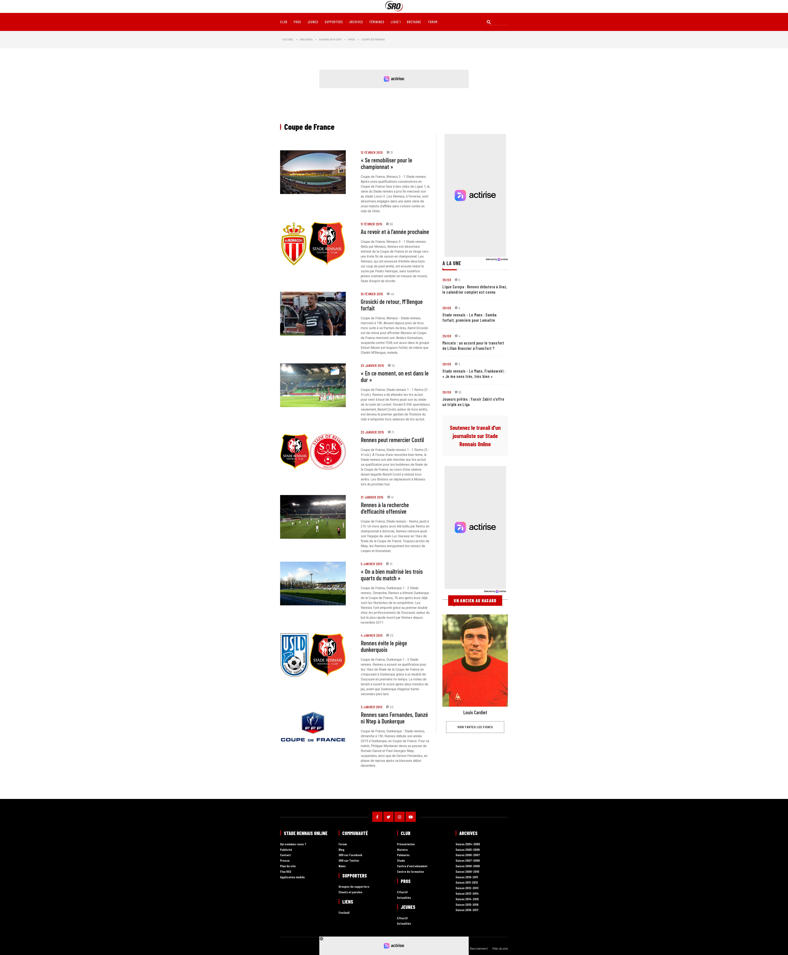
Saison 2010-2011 (467, 877)
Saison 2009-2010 (467, 871)
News (342, 866)
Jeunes (312, 22)
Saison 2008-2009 (468, 866)
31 (391, 152)
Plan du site (288, 866)
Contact (285, 855)
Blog (341, 849)
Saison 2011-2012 (467, 882)
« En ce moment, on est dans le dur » (395, 376)
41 (392, 497)
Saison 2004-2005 (468, 844)
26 (393, 365)
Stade (401, 860)
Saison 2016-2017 (467, 910)
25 (391, 635)
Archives (356, 22)
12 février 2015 (372, 152)
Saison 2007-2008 (468, 860)
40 (392, 294)
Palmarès (403, 855)
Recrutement (479, 948)
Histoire (402, 849)
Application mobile (292, 877)
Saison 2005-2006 (468, 849)
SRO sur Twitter (349, 860)
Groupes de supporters (354, 886)
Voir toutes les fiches (475, 727)
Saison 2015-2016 (467, 904)
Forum (343, 844)
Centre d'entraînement (412, 866)
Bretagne (414, 22)
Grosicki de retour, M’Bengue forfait (392, 305)
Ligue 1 (396, 22)
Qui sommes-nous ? (293, 844)
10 (460, 392)
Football (344, 912)
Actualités (404, 897)
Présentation (406, 844)
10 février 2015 (372, 294)
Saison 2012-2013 (467, 888)
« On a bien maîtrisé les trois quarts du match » (392, 575)
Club (283, 22)
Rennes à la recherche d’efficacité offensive (385, 508)
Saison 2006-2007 (468, 855)
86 (391, 224)
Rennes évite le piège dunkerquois (384, 646)
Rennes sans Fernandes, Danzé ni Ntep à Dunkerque (394, 718)
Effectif (402, 892)
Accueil (287, 39)
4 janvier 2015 (372, 635)
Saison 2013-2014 (467, 893)
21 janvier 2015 (372, 497)
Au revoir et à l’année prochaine (395, 231)
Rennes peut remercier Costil (392, 439)
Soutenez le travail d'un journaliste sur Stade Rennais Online (475, 435)
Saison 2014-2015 (330, 39)
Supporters (334, 22)
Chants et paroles (350, 892)
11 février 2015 (371, 224)
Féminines (376, 22)
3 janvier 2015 (372, 707)
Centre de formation (410, 871)
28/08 (446, 392)
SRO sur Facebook (350, 855)
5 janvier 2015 (372, 563)
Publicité (286, 849)
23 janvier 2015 (372, 365)
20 (391, 707)
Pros (297, 22)
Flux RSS (285, 871)
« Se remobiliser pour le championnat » (386, 163)
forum (433, 22)
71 (393, 432)
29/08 (446, 279)
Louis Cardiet (475, 712)
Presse (285, 860)
